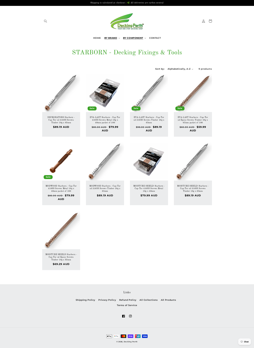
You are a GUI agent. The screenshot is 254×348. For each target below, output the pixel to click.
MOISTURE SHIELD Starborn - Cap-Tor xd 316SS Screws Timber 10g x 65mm (192, 188)
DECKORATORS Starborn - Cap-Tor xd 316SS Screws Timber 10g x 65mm (61, 120)
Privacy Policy (107, 300)
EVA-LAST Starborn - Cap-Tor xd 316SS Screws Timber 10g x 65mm (149, 120)
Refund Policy (127, 300)
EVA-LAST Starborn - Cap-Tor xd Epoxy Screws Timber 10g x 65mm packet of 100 (193, 120)
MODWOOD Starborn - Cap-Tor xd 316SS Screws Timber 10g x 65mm (105, 188)
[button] (45, 21)
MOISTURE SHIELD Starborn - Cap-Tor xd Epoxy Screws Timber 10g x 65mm (61, 257)
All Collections (148, 300)
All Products (168, 300)
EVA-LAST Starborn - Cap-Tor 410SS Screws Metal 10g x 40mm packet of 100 (105, 120)
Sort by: (159, 69)
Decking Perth (131, 342)
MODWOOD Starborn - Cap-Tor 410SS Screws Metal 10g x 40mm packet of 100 (61, 188)
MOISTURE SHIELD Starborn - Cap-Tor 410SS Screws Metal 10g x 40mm (149, 188)
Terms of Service (127, 305)
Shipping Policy (85, 300)
